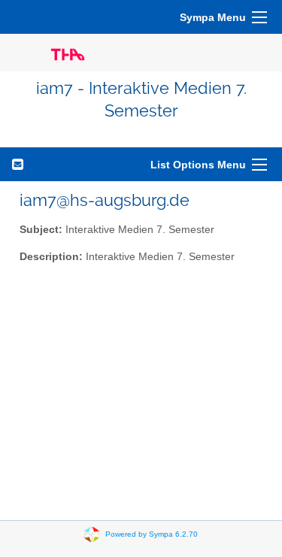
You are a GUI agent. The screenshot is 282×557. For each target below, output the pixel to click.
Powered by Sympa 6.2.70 (151, 533)
